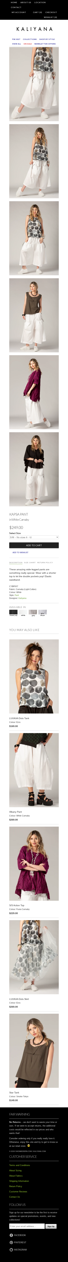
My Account (19, 12)
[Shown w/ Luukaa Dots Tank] (34, 162)
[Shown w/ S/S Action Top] (34, 393)
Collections (30, 39)
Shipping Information (19, 1181)
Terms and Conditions (19, 1165)
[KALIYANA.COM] (34, 29)
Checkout (51, 12)
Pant (17, 595)
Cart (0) (37, 12)
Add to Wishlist (20, 552)
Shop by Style (47, 39)
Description (15, 562)
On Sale (28, 44)
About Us (25, 2)
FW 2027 (16, 39)
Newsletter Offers (45, 44)
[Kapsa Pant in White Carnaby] (34, 85)
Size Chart (30, 562)
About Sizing (15, 1170)
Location (40, 2)
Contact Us (14, 1197)
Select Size (15, 533)
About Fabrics (16, 1176)
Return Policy (45, 562)
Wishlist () (50, 17)
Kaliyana (22, 598)
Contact (16, 7)
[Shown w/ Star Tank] (34, 316)
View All (16, 44)
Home (14, 2)
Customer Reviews (18, 1191)
